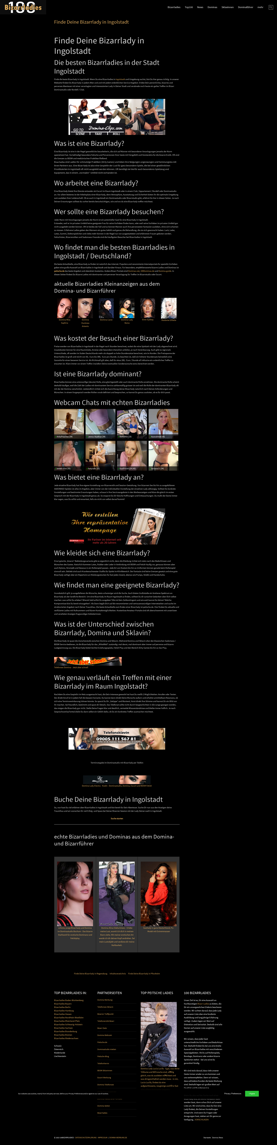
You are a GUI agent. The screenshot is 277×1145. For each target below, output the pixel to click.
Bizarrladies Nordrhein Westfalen (69, 1017)
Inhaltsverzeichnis (118, 973)
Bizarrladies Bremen (63, 1034)
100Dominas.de (147, 271)
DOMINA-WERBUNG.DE (118, 1137)
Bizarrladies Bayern (63, 1003)
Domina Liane (106, 319)
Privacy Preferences (232, 1094)
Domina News (217, 1137)
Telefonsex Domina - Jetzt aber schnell (71, 667)
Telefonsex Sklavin (105, 1007)
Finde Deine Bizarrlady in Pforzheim (144, 973)
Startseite (207, 1137)
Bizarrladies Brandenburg (65, 1031)
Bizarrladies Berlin (62, 1007)
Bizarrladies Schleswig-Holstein (68, 1024)
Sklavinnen (228, 7)
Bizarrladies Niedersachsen (66, 1038)
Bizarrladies (174, 7)
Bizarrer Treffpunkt (105, 1014)
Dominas (212, 7)
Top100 (189, 7)
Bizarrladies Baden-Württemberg (69, 1000)
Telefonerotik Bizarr (105, 1021)
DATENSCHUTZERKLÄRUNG (86, 1137)
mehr (260, 7)
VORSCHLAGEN (202, 1119)
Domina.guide (165, 271)
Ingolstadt (120, 79)
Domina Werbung (104, 1000)
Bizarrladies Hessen (63, 1014)
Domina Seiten (103, 1105)
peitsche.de (59, 271)
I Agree (252, 1094)
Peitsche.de (102, 1042)
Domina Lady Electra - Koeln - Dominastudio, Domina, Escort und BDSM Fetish (117, 785)
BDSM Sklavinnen (104, 1070)
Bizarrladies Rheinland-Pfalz (67, 1021)
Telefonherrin (103, 1063)
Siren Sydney (148, 319)
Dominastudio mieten (106, 1049)
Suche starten (117, 818)
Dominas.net (134, 271)
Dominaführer (245, 7)
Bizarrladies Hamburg (64, 1010)
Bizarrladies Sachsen (63, 1028)
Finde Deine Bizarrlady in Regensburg (90, 973)
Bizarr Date (102, 1028)
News (200, 7)
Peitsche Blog (103, 1056)
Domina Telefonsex (105, 1084)
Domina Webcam (104, 1035)
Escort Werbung (104, 1077)
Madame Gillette (168, 320)
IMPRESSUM (102, 1137)
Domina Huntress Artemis (85, 323)
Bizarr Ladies (203, 1003)
